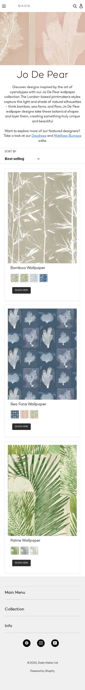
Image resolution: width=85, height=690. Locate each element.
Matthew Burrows (67, 136)
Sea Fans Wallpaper (28, 404)
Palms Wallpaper (25, 541)
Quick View (21, 290)
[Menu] (4, 6)
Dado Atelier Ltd (48, 663)
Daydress (39, 136)
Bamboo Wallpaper (27, 268)
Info (8, 625)
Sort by (10, 151)
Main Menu (15, 592)
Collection (14, 609)
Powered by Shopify (42, 671)
